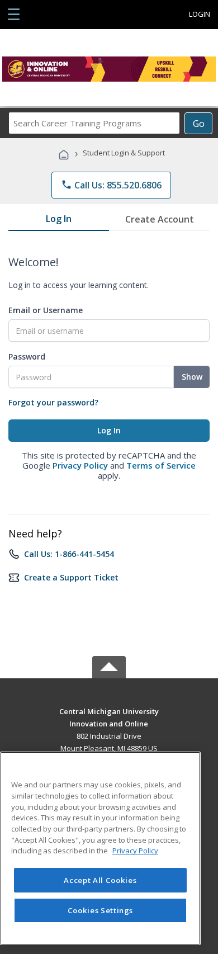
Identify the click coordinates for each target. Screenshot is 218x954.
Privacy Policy (80, 465)
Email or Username (45, 310)
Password (26, 356)
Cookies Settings (101, 910)
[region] (100, 848)
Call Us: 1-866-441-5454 (69, 554)
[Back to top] (109, 710)
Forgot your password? (53, 402)
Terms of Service (161, 465)
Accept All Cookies (100, 880)
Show (192, 376)
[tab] (58, 221)
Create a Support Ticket (71, 577)
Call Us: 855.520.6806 (111, 185)
